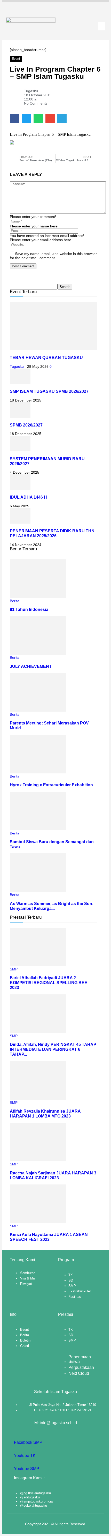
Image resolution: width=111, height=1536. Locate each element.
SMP (14, 969)
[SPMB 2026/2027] (20, 416)
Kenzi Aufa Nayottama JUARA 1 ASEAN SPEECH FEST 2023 (49, 1237)
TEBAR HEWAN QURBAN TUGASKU (46, 357)
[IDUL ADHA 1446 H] (20, 489)
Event (16, 59)
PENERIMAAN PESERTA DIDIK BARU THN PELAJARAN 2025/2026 (52, 533)
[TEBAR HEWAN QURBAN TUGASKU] (53, 349)
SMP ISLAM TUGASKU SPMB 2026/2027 (49, 391)
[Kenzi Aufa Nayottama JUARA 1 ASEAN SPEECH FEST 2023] (38, 1222)
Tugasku (17, 366)
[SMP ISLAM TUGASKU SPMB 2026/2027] (20, 383)
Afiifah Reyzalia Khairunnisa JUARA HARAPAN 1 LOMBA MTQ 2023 (45, 1113)
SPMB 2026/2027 (26, 425)
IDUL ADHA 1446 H (28, 497)
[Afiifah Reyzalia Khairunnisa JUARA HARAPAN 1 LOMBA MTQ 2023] (38, 1098)
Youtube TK (24, 1455)
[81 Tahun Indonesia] (38, 597)
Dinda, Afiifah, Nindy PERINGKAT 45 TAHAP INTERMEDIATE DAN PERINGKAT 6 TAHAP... (53, 1049)
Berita (14, 601)
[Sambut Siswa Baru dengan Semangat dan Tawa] (38, 829)
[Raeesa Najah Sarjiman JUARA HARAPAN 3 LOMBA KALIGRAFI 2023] (38, 1160)
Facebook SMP (27, 1442)
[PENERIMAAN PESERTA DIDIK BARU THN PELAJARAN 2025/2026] (20, 522)
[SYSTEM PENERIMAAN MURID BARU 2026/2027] (20, 450)
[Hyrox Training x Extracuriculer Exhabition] (38, 772)
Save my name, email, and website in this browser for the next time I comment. (53, 256)
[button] (101, 26)
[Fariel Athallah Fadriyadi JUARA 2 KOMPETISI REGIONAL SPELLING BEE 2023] (38, 965)
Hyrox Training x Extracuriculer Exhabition (51, 784)
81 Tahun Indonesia (29, 609)
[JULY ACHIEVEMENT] (38, 653)
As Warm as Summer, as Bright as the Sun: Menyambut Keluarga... (51, 906)
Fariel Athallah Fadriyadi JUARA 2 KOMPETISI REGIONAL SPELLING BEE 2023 (48, 982)
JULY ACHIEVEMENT (31, 666)
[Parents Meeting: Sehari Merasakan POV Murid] (38, 710)
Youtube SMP (26, 1468)
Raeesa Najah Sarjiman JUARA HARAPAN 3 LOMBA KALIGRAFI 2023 (53, 1175)
